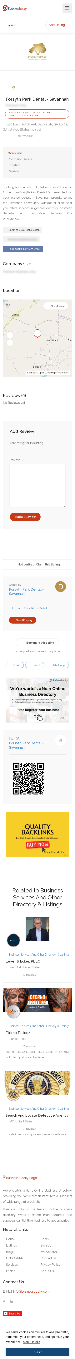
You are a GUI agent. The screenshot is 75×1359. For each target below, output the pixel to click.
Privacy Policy (50, 1264)
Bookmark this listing (40, 642)
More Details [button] (31, 1342)
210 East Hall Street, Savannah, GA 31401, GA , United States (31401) (35, 126)
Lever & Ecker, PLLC (23, 961)
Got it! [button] (37, 1352)
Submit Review (25, 517)
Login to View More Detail (24, 229)
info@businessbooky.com (31, 1291)
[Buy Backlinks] (37, 834)
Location (14, 165)
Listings (11, 1245)
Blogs (10, 1252)
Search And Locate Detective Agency (37, 1115)
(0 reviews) (25, 136)
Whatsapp (58, 665)
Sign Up (46, 1245)
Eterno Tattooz (18, 1033)
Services (12, 1264)
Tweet (36, 665)
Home (10, 1239)
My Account (49, 1252)
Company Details (20, 159)
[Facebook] (4, 1302)
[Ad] (37, 700)
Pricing (10, 1271)
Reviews (14, 171)
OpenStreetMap (47, 372)
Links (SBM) (14, 1258)
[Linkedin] (11, 1302)
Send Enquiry (24, 620)
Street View (58, 306)
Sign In (11, 25)
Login (45, 1239)
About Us (47, 1271)
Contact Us (49, 1258)
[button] (10, 335)
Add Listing (57, 25)
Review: (15, 460)
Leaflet (31, 372)
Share (16, 665)
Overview (15, 153)
